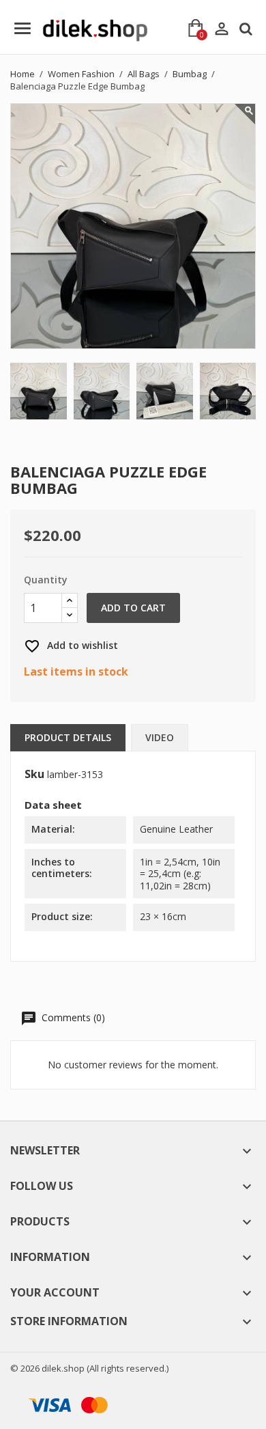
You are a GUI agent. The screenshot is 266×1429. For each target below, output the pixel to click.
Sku (34, 774)
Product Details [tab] (68, 737)
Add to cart (133, 607)
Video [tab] (159, 737)
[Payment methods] (66, 1404)
